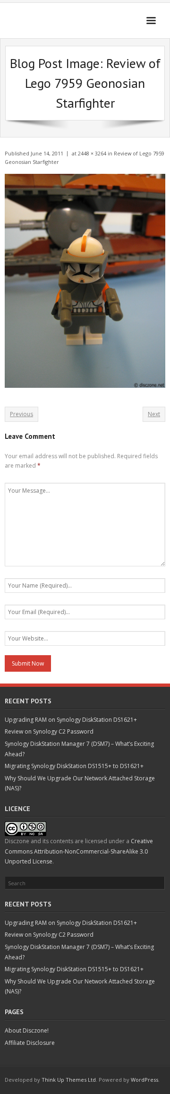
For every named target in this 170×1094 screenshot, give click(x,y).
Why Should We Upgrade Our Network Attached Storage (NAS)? (80, 783)
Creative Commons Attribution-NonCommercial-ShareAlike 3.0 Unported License (79, 851)
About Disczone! (27, 1030)
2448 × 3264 (92, 153)
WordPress (144, 1079)
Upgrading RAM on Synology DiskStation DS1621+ (71, 720)
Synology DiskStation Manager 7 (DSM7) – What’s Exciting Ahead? (79, 749)
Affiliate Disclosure (30, 1043)
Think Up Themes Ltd (69, 1079)
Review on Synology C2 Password (49, 731)
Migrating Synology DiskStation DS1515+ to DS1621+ (74, 766)
